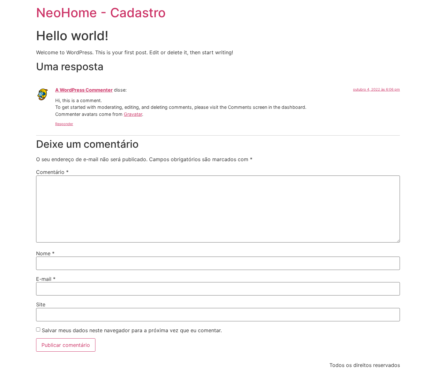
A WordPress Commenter (84, 90)
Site (40, 304)
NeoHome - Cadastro (101, 12)
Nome (45, 253)
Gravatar (133, 114)
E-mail (46, 278)
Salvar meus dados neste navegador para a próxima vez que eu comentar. (132, 330)
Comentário (52, 172)
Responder (64, 124)
